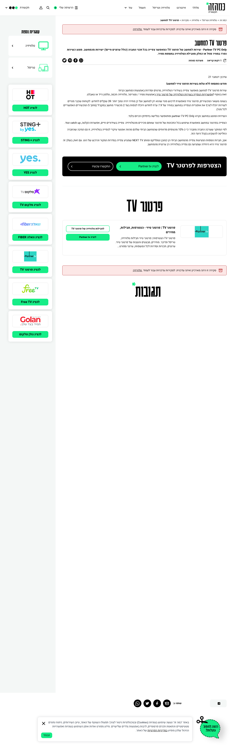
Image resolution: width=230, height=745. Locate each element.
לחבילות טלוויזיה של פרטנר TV (87, 228)
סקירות (185, 20)
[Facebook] (157, 703)
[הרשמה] (40, 8)
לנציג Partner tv (148, 166)
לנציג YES (30, 172)
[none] (201, 237)
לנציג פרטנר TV (30, 269)
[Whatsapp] (137, 703)
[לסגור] (43, 723)
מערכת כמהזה (196, 60)
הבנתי (46, 735)
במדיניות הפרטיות (157, 730)
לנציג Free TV (30, 302)
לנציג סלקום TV (30, 205)
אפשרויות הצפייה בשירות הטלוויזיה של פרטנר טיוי (184, 94)
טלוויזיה (195, 20)
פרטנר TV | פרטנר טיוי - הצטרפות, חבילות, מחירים (147, 230)
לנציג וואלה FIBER (30, 237)
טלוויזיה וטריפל (209, 20)
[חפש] (48, 8)
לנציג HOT (30, 108)
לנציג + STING (30, 140)
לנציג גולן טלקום (30, 334)
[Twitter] (147, 703)
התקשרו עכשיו (101, 166)
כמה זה (223, 20)
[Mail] (167, 703)
